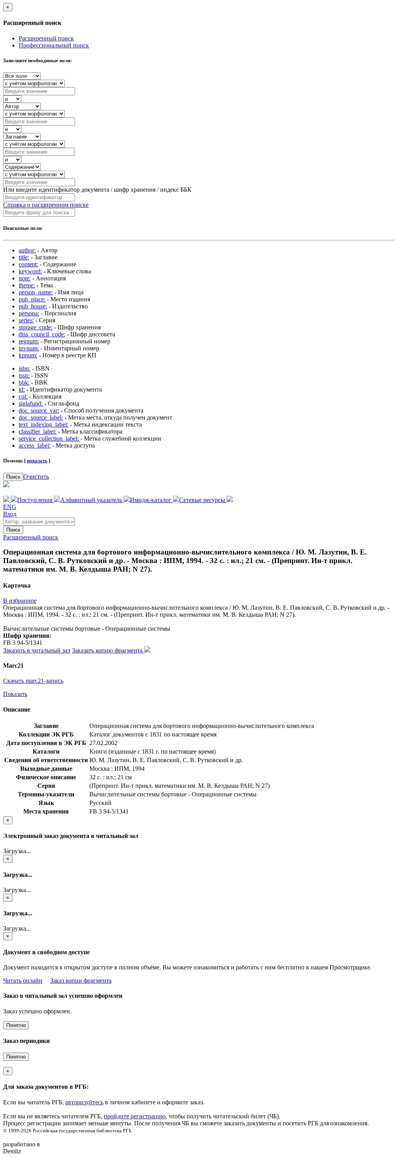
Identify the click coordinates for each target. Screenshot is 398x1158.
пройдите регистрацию (135, 1116)
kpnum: (28, 355)
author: (27, 250)
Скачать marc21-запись (33, 680)
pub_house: (33, 306)
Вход (9, 514)
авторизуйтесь (84, 1102)
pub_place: (32, 299)
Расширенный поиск (46, 38)
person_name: (36, 292)
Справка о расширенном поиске (46, 204)
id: (22, 389)
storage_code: (35, 327)
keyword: (30, 271)
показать (37, 461)
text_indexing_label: (43, 424)
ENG (9, 507)
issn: (24, 375)
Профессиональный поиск (54, 45)
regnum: (29, 341)
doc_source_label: (41, 417)
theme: (27, 285)
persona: (29, 313)
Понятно (16, 1025)
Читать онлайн (22, 980)
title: (24, 257)
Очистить (36, 476)
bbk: (24, 382)
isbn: (24, 368)
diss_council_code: (42, 334)
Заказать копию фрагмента (108, 650)
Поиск (13, 477)
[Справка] (230, 500)
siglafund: (31, 403)
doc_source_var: (39, 410)
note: (25, 278)
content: (28, 264)
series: (26, 320)
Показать (15, 694)
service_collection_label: (49, 438)
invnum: (29, 348)
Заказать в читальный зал (36, 650)
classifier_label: (37, 431)
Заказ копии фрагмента (81, 980)
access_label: (35, 445)
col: (23, 396)
